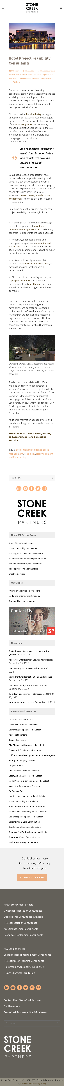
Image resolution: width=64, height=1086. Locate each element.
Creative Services (17, 573)
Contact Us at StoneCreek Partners (22, 1000)
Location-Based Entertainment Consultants (27, 954)
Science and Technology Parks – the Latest (28, 811)
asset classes (27, 195)
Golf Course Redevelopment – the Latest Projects (32, 755)
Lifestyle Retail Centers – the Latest (25, 775)
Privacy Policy (39, 1083)
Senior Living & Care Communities (24, 821)
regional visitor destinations (34, 263)
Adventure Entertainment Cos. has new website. (31, 659)
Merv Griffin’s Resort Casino (21, 702)
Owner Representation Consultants (23, 910)
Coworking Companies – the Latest (25, 729)
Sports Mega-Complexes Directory (25, 827)
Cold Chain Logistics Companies (23, 724)
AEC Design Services (14, 948)
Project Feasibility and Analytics (23, 801)
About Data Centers (18, 734)
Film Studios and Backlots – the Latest (26, 745)
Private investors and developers (24, 590)
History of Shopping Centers (22, 760)
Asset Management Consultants (21, 928)
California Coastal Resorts (21, 719)
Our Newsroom (12, 1006)
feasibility (29, 453)
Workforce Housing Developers (23, 842)
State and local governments (22, 601)
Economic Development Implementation (27, 558)
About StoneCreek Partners (21, 543)
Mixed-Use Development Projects (24, 786)
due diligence (35, 283)
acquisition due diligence (29, 449)
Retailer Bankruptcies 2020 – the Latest (27, 806)
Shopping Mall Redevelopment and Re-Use (28, 832)
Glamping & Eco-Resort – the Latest (25, 750)
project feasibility (20, 280)
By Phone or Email (32, 877)
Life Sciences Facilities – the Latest (25, 770)
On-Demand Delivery (18, 791)
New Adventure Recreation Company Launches (30, 676)
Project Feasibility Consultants (23, 548)
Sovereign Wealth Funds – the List (24, 837)
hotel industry (33, 114)
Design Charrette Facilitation (19, 972)
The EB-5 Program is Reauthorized (24, 668)
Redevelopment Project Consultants (26, 563)
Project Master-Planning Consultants (24, 960)
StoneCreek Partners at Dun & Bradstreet (26, 1012)
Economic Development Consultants (23, 934)
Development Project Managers (23, 568)
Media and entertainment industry (24, 595)
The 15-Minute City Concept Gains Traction (28, 685)
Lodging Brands (16, 765)
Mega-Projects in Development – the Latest (29, 780)
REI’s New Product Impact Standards (25, 693)
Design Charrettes (17, 740)
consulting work (23, 124)
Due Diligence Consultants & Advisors (26, 553)
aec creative (26, 1083)
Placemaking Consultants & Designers (24, 966)
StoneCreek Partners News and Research (35, 78)
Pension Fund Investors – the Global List (27, 796)
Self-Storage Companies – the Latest (26, 816)
